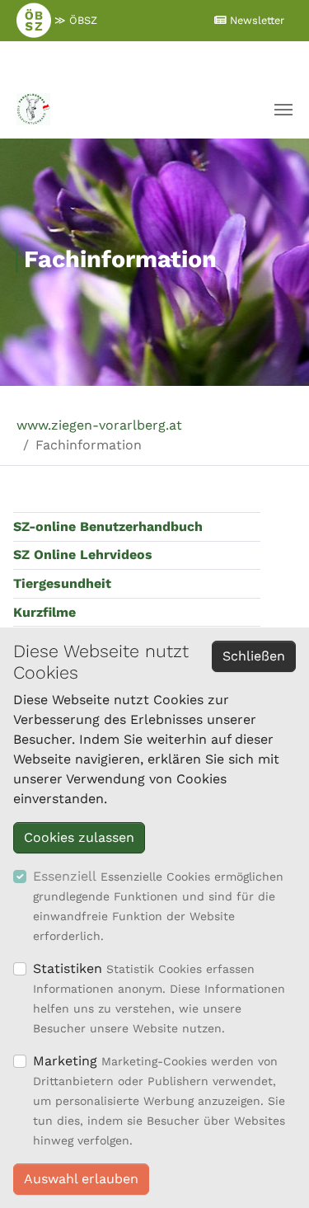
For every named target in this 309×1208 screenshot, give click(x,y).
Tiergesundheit (62, 583)
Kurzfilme (44, 612)
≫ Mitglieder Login (150, 60)
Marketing (65, 1061)
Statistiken (67, 968)
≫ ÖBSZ (74, 20)
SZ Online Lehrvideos (82, 554)
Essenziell (64, 876)
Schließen (253, 656)
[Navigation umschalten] (283, 110)
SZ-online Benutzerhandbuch (108, 526)
